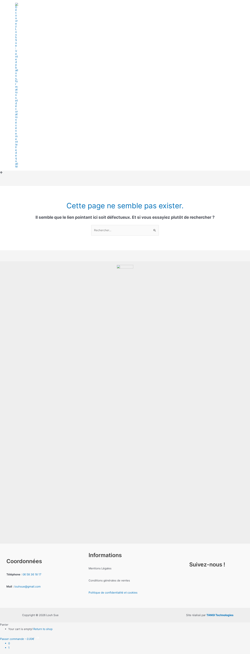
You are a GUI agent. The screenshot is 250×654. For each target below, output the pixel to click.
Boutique (57, 79)
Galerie (179, 79)
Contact (197, 79)
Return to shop (43, 629)
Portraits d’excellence (149, 79)
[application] (123, 79)
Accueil (37, 79)
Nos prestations (84, 79)
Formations (112, 79)
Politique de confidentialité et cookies (113, 592)
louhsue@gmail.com (27, 586)
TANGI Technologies (219, 615)
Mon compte (41, 92)
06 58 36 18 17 (32, 574)
